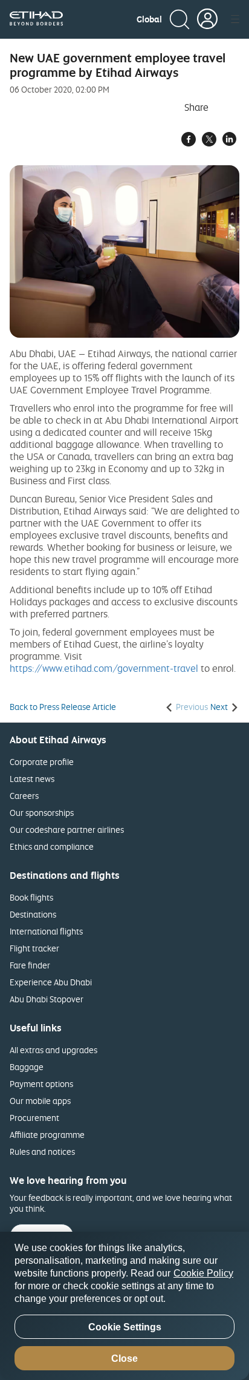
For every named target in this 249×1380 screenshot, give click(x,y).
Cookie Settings (124, 1327)
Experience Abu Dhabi (51, 982)
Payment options (41, 1083)
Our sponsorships (42, 812)
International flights (46, 931)
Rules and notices (42, 1151)
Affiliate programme (47, 1134)
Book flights (31, 897)
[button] (149, 19)
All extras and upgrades (53, 1050)
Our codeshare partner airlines (67, 829)
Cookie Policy (203, 1273)
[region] (124, 1306)
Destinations (33, 914)
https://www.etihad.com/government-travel (104, 668)
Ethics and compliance (52, 846)
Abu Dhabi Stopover (46, 999)
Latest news (32, 778)
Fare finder (30, 965)
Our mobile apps (40, 1100)
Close (124, 1358)
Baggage (27, 1067)
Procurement (34, 1117)
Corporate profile (42, 761)
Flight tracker (34, 948)
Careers (24, 795)
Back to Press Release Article (63, 707)
